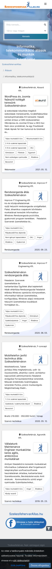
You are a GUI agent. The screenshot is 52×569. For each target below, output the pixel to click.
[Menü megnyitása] (45, 4)
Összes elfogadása (40, 565)
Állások (8, 70)
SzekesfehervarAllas (11, 64)
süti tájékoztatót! (21, 560)
